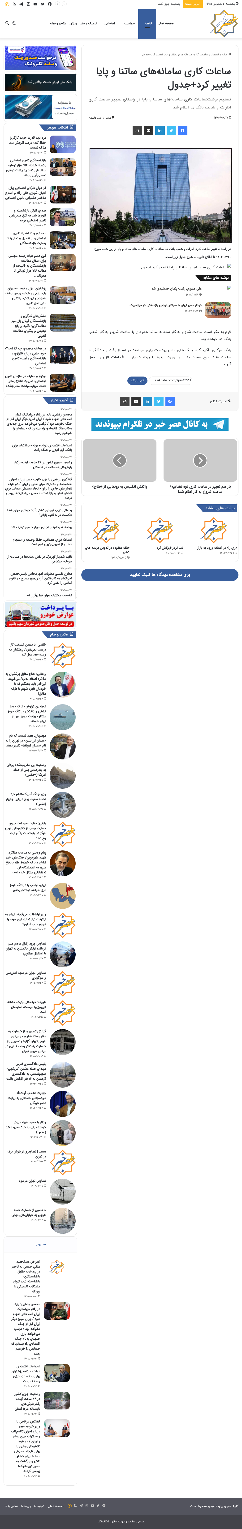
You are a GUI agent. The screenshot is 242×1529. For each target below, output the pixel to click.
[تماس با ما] (7, 4)
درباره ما (39, 1506)
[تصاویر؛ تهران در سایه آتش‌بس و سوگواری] (63, 984)
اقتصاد (148, 23)
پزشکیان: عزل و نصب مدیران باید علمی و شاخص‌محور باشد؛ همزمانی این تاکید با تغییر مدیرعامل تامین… (25, 296)
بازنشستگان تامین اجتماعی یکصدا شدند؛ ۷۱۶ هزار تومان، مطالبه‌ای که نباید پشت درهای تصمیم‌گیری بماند (26, 168)
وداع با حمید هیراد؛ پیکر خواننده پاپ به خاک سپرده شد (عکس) (26, 1127)
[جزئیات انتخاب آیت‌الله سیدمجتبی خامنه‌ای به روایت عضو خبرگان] (63, 1104)
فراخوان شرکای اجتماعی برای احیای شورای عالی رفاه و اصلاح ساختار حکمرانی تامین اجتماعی (25, 192)
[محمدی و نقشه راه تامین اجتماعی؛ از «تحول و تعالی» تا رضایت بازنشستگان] (63, 240)
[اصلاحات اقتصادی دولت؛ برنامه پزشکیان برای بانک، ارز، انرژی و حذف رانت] (57, 1373)
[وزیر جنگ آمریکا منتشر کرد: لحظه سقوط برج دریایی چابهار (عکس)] (63, 805)
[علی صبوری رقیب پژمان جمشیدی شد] (218, 288)
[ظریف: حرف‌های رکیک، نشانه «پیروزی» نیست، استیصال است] (63, 1013)
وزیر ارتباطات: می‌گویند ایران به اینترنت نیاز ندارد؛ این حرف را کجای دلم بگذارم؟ (25, 919)
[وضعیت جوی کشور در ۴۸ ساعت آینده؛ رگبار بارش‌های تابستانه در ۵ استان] (57, 1400)
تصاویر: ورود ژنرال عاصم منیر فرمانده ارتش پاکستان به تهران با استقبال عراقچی (26, 948)
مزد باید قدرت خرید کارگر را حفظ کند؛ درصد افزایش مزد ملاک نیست (27, 142)
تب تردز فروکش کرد (170, 547)
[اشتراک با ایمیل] (148, 130)
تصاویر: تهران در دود (32, 1180)
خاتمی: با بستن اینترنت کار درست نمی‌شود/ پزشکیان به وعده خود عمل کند (27, 649)
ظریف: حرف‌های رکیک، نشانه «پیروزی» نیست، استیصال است (26, 1007)
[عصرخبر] (224, 23)
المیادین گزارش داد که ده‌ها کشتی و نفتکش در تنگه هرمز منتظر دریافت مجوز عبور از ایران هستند (27, 714)
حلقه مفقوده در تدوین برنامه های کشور (107, 550)
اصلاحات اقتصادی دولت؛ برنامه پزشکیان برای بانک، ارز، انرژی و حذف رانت (26, 1374)
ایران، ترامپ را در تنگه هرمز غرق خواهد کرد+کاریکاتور (28, 888)
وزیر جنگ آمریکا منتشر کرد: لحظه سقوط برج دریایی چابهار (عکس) (26, 799)
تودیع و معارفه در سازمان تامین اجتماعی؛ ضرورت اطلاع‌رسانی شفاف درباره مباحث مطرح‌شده (25, 381)
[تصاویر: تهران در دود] (63, 1192)
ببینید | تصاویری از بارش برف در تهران (27, 1154)
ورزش (73, 23)
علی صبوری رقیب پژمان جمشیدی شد (176, 288)
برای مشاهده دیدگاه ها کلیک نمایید (160, 575)
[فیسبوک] (182, 130)
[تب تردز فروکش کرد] (160, 530)
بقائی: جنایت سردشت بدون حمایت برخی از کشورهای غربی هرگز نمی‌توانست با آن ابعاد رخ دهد (25, 831)
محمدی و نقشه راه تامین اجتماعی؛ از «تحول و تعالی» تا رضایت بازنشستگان (26, 238)
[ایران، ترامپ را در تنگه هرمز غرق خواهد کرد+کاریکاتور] (63, 896)
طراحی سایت (136, 1522)
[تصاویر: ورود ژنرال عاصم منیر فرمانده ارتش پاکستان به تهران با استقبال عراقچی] (63, 954)
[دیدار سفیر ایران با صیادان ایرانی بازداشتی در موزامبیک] (218, 310)
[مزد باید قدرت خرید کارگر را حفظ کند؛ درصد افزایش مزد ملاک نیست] (63, 144)
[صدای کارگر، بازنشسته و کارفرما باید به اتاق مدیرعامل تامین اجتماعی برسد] (63, 217)
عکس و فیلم (58, 23)
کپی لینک (137, 380)
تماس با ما (11, 1506)
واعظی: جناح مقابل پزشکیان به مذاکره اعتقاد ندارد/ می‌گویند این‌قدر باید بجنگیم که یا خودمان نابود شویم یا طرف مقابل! (25, 683)
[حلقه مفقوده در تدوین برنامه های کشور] (106, 530)
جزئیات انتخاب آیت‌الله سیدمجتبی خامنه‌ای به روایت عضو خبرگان (27, 1098)
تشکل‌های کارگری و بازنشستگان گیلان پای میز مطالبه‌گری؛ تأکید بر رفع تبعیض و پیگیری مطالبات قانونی (29, 325)
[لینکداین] (160, 130)
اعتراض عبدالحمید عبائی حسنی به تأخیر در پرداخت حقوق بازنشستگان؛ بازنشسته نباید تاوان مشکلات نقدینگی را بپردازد (26, 1276)
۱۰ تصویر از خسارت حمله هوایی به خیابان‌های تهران (29, 1212)
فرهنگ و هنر (88, 23)
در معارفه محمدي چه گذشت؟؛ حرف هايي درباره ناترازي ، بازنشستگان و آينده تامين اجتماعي (25, 356)
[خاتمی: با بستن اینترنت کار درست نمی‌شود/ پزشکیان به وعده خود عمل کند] (63, 655)
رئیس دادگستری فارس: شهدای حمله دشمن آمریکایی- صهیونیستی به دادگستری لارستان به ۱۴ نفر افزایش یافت (26, 1071)
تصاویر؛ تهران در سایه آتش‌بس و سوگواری (26, 975)
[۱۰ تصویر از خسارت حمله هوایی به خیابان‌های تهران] (63, 1221)
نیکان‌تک (103, 1522)
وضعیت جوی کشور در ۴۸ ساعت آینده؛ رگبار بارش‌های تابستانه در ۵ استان (132, 4)
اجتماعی (109, 23)
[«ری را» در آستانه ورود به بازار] (213, 530)
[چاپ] (137, 130)
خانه (225, 55)
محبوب (40, 1244)
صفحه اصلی (165, 23)
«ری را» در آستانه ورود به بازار (217, 547)
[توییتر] (171, 130)
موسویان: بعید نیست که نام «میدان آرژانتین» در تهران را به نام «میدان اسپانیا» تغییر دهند (26, 740)
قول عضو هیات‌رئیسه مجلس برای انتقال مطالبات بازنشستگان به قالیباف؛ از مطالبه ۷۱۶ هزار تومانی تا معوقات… (27, 265)
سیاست (129, 23)
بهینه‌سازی (118, 1522)
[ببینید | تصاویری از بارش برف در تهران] (63, 1162)
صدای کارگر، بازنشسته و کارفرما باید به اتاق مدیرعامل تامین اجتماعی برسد (27, 215)
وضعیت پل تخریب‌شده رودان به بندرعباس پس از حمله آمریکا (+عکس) (26, 769)
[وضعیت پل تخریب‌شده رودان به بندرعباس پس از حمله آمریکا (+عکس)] (63, 776)
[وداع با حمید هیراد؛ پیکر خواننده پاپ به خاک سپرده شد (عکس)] (63, 1133)
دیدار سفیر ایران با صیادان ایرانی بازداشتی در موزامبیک (166, 305)
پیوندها (26, 1506)
